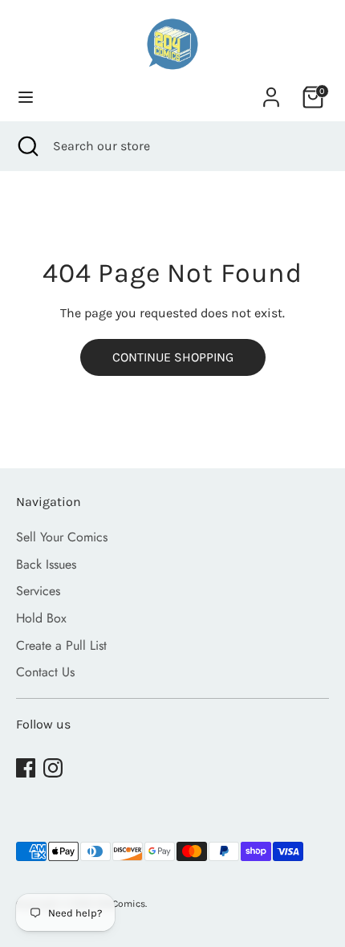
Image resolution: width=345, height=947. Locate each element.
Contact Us (45, 672)
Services (38, 591)
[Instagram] (53, 768)
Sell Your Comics (62, 537)
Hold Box (41, 618)
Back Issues (46, 564)
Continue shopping (172, 357)
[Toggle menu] (26, 96)
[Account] (271, 90)
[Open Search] (26, 146)
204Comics (120, 903)
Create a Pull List (61, 645)
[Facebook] (25, 768)
